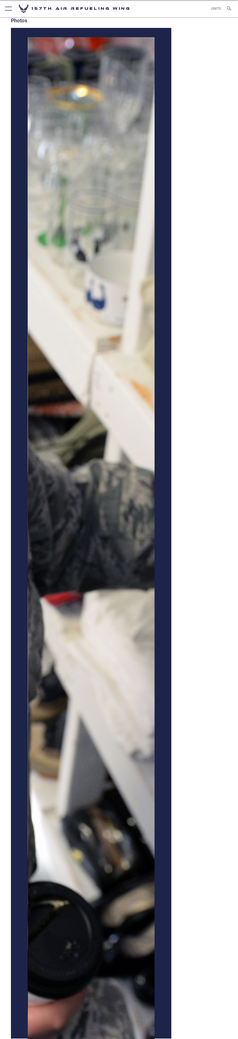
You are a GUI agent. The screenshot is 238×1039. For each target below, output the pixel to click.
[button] (7, 8)
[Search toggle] (230, 8)
